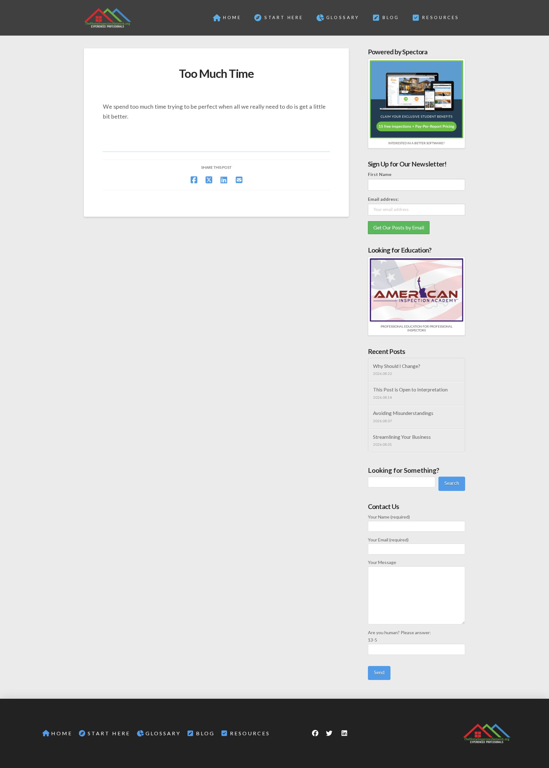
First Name (379, 174)
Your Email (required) (388, 539)
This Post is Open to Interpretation (410, 389)
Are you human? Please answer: (399, 636)
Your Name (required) (389, 517)
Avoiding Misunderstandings (403, 413)
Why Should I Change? (396, 366)
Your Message (382, 562)
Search (451, 483)
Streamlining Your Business (402, 437)
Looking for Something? (403, 470)
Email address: (383, 199)
